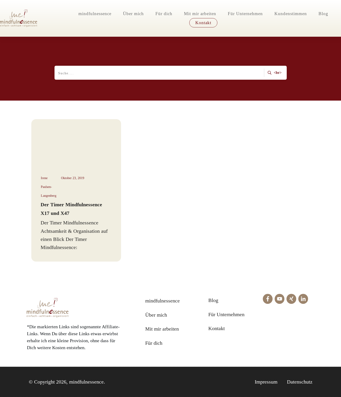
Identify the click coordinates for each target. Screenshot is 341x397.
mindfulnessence (162, 301)
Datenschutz (299, 382)
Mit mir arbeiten (162, 329)
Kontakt (216, 328)
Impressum (266, 382)
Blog (213, 300)
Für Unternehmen (226, 314)
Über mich (156, 315)
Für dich (153, 343)
